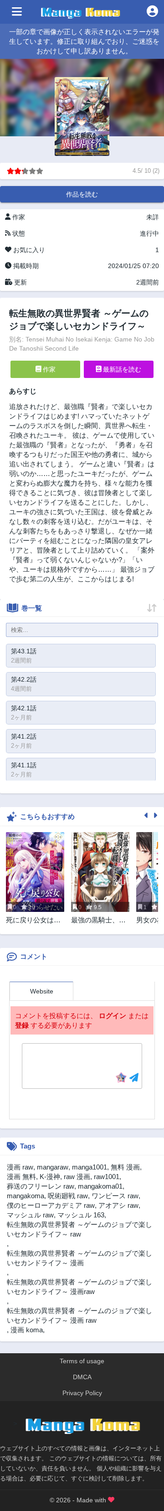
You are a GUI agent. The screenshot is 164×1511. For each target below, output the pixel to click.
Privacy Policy (82, 1393)
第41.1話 (23, 765)
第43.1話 (23, 651)
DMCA (82, 1377)
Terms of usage (82, 1361)
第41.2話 (23, 736)
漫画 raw (20, 1167)
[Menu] (17, 12)
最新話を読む (121, 369)
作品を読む (82, 194)
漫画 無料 (21, 1176)
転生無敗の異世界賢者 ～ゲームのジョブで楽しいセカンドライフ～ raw (79, 1229)
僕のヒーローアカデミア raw (51, 1205)
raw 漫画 (77, 1176)
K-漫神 (50, 1176)
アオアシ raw (118, 1205)
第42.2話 (23, 679)
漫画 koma (26, 1330)
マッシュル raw (30, 1215)
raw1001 (106, 1176)
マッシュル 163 (80, 1215)
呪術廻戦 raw (68, 1196)
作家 (48, 369)
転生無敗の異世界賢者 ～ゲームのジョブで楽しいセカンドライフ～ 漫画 (79, 1258)
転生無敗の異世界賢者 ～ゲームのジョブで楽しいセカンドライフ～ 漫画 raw (79, 1315)
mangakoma (25, 1196)
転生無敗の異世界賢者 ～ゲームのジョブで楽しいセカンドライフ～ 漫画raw (79, 1286)
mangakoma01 (100, 1186)
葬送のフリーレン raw (40, 1186)
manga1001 (89, 1167)
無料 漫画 (125, 1167)
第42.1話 (23, 708)
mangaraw (52, 1167)
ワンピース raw (115, 1196)
